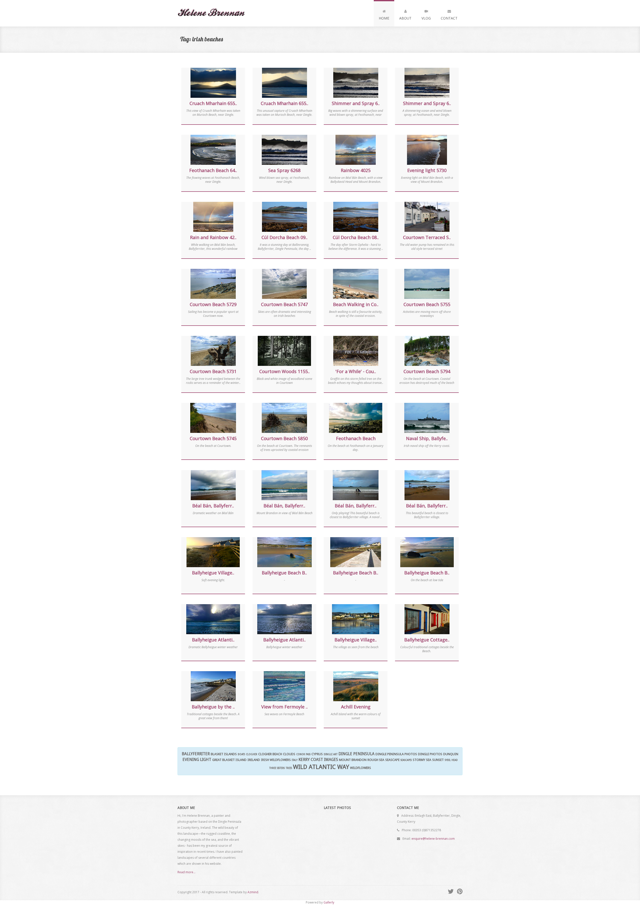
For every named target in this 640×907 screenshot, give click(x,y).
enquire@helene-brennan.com (433, 838)
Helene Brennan (213, 13)
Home (384, 18)
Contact (449, 18)
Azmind (253, 892)
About (405, 18)
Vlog (426, 18)
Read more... (187, 872)
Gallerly (329, 902)
